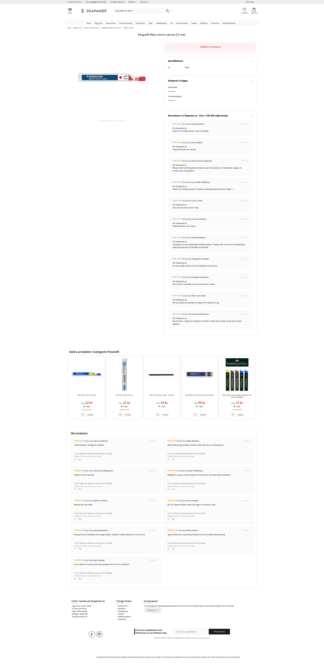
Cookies (121, 614)
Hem (69, 28)
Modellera (204, 23)
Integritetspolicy (124, 616)
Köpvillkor (122, 608)
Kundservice (122, 606)
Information (250, 2)
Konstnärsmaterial (229, 23)
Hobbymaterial (161, 23)
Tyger (150, 23)
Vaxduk (194, 23)
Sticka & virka (111, 23)
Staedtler (172, 91)
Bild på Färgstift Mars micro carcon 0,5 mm (112, 121)
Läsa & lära (215, 23)
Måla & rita (98, 23)
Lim (171, 23)
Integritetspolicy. (203, 638)
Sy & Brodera (140, 23)
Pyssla (89, 23)
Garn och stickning (125, 23)
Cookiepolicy (123, 611)
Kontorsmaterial (182, 23)
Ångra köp (122, 619)
